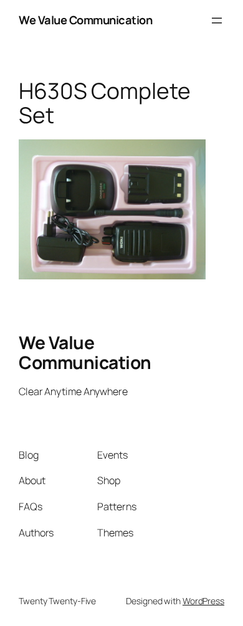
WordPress (203, 601)
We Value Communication (85, 19)
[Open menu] (216, 20)
